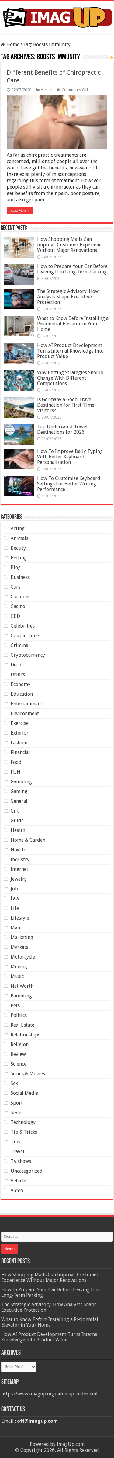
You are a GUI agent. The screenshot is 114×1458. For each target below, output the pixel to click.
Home (12, 44)
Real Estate (22, 1025)
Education (22, 694)
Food (16, 762)
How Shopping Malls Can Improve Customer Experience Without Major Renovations (70, 244)
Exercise (20, 723)
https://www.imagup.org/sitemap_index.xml (49, 1394)
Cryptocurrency (28, 655)
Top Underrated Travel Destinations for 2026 (62, 429)
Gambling (21, 782)
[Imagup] (57, 16)
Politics (19, 1015)
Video (17, 1190)
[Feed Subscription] (111, 57)
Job (14, 889)
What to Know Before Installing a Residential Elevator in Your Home (73, 323)
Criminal (20, 645)
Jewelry (19, 879)
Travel (17, 1151)
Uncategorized (27, 1171)
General (19, 801)
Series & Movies (28, 1074)
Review (18, 1054)
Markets (19, 947)
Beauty (18, 548)
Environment (25, 713)
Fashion (19, 743)
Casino (18, 606)
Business (20, 577)
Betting (19, 558)
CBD (15, 616)
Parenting (21, 996)
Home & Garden (28, 840)
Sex (14, 1083)
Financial (20, 752)
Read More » (19, 210)
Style (16, 1112)
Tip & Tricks (24, 1132)
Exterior (20, 733)
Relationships (25, 1035)
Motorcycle (23, 957)
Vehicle (18, 1181)
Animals (19, 538)
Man (15, 928)
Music (17, 976)
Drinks (18, 674)
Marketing (22, 937)
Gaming (19, 791)
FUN (15, 772)
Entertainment (26, 704)
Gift (15, 811)
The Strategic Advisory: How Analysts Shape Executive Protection (68, 296)
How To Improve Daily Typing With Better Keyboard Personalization (70, 456)
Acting (18, 528)
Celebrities (23, 626)
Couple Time (25, 636)
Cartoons (20, 597)
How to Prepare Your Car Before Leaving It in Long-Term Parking (72, 269)
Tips (15, 1142)
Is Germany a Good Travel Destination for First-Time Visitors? (65, 405)
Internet (19, 869)
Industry (20, 859)
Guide (17, 820)
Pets (15, 1005)
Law (15, 898)
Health (46, 89)
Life (15, 908)
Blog (16, 567)
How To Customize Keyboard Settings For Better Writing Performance (68, 483)
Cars (15, 587)
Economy (20, 684)
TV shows (21, 1161)
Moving (19, 966)
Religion (20, 1044)
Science (18, 1064)
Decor (17, 665)
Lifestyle (20, 918)
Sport (17, 1103)
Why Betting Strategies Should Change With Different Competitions (70, 378)
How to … (22, 850)
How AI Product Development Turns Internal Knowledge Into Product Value (70, 351)
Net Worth (22, 986)
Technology (23, 1122)
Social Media (24, 1093)
